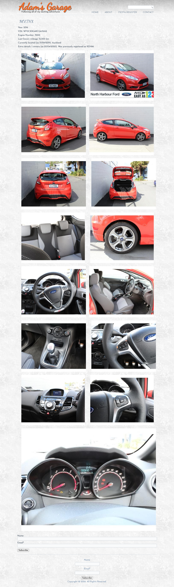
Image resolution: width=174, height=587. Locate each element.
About (108, 12)
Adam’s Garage (45, 6)
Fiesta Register (127, 12)
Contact (148, 12)
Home (95, 12)
